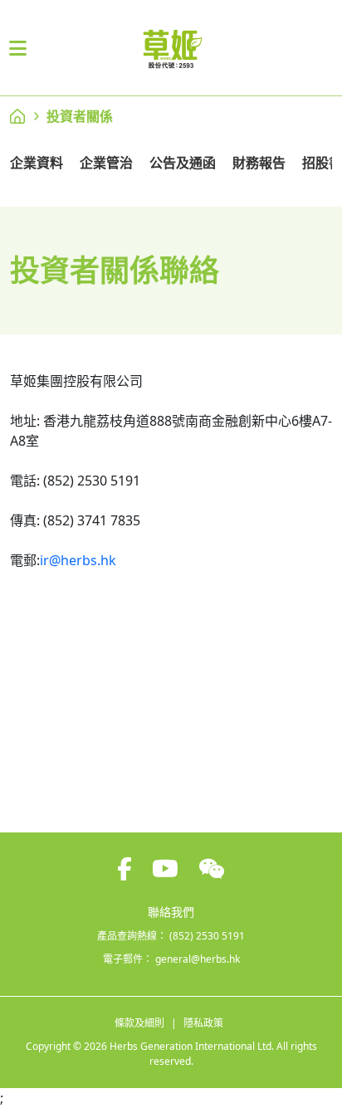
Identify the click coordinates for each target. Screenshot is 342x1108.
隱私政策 (203, 1023)
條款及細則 (139, 1023)
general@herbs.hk (197, 959)
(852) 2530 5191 (207, 936)
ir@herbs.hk (78, 560)
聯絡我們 (171, 912)
